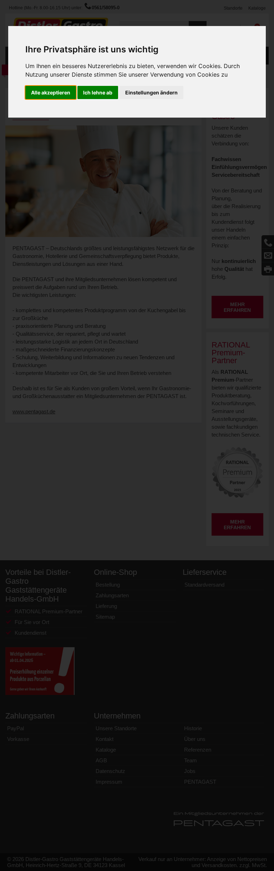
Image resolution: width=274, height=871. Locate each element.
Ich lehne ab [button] (97, 92)
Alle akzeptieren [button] (50, 92)
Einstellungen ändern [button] (151, 92)
